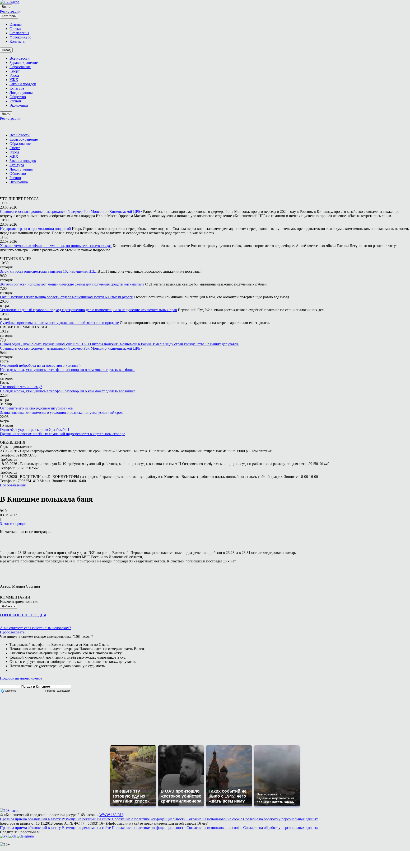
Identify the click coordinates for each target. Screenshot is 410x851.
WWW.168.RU (111, 815)
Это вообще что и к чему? (21, 387)
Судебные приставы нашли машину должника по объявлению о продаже (59, 323)
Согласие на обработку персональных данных (280, 819)
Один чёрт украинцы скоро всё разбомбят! (34, 430)
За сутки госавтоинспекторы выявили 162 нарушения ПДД (48, 271)
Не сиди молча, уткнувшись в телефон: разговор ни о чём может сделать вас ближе (67, 370)
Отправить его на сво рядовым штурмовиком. (37, 408)
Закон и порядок (13, 524)
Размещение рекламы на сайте (87, 819)
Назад (6, 50)
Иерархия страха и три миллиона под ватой (35, 229)
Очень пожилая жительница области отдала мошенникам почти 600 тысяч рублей (66, 297)
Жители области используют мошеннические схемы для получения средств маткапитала (72, 284)
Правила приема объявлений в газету (31, 819)
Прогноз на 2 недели (57, 690)
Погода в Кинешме (35, 686)
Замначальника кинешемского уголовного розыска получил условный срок (61, 412)
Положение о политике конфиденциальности (149, 819)
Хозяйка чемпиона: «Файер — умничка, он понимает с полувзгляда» (56, 246)
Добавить (8, 606)
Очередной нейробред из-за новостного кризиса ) (40, 365)
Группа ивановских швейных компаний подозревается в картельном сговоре (62, 434)
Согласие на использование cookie (214, 819)
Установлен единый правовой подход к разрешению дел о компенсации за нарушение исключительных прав (88, 310)
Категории (9, 16)
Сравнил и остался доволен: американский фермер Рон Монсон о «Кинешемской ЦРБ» (71, 211)
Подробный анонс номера (21, 678)
